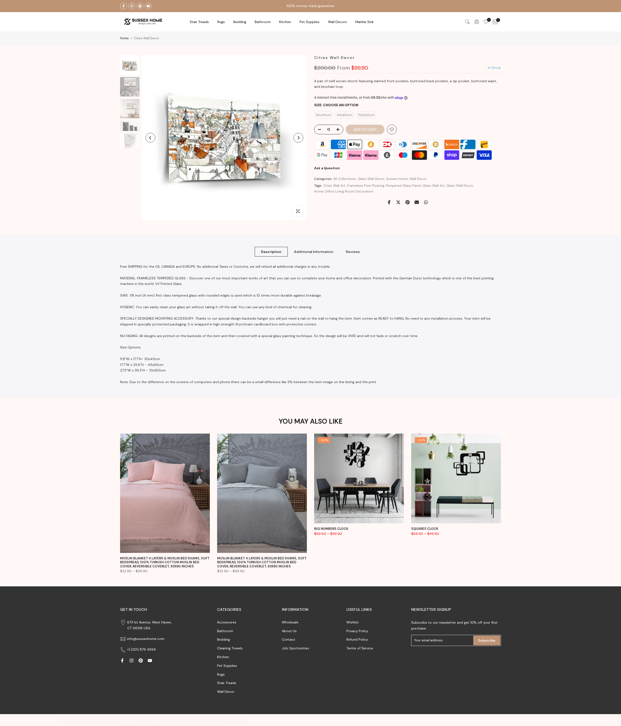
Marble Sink (364, 22)
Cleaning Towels (230, 648)
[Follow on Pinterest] (140, 6)
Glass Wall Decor (371, 179)
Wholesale (290, 622)
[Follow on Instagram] (131, 6)
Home (124, 38)
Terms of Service (359, 648)
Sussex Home (397, 179)
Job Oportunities (295, 648)
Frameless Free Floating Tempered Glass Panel (384, 186)
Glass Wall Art (434, 186)
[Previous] (150, 138)
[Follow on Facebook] (123, 6)
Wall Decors (337, 22)
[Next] (298, 138)
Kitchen (285, 22)
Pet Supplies (309, 22)
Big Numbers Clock (331, 529)
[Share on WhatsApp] (426, 202)
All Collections (344, 179)
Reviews (353, 252)
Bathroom (263, 22)
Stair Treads (199, 22)
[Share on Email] (417, 202)
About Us (289, 631)
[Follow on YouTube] (148, 6)
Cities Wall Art (334, 186)
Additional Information (313, 252)
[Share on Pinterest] (407, 202)
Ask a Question (327, 168)
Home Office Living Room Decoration (343, 191)
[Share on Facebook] (389, 202)
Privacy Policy (357, 631)
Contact (288, 639)
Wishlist (352, 622)
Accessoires (226, 622)
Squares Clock (424, 529)
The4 (215, 721)
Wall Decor (418, 179)
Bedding (223, 639)
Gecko (169, 721)
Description (271, 252)
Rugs (221, 22)
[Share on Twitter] (398, 202)
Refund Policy (357, 639)
